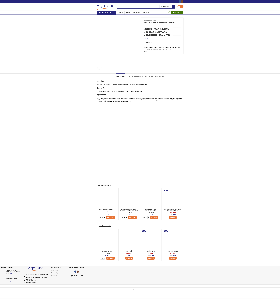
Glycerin (167, 98)
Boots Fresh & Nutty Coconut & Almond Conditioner (110, 84)
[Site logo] (105, 6)
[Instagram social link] (182, 1)
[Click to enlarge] (99, 67)
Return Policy (54, 273)
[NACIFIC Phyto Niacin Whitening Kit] (2, 281)
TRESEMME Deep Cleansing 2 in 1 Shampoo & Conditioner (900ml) (129, 210)
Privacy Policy (54, 270)
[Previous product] (144, 25)
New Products (162, 49)
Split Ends (168, 49)
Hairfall (156, 49)
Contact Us (54, 275)
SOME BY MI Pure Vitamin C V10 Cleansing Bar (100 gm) (13, 271)
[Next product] (147, 25)
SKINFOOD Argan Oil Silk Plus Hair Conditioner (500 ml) (173, 210)
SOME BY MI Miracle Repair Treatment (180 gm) (173, 250)
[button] (110, 217)
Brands (150, 20)
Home (145, 20)
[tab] (120, 75)
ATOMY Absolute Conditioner (107, 209)
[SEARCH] (173, 7)
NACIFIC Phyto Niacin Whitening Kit (11, 279)
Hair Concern (150, 49)
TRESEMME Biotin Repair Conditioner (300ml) (151, 210)
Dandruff (167, 47)
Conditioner (161, 47)
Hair (176, 47)
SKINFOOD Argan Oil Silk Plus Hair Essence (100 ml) (151, 250)
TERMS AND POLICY (56, 268)
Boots (154, 20)
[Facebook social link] (180, 1)
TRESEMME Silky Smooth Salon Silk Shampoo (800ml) (107, 250)
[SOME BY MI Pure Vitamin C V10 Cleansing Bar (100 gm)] (2, 273)
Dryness (172, 47)
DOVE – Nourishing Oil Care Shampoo (129, 250)
